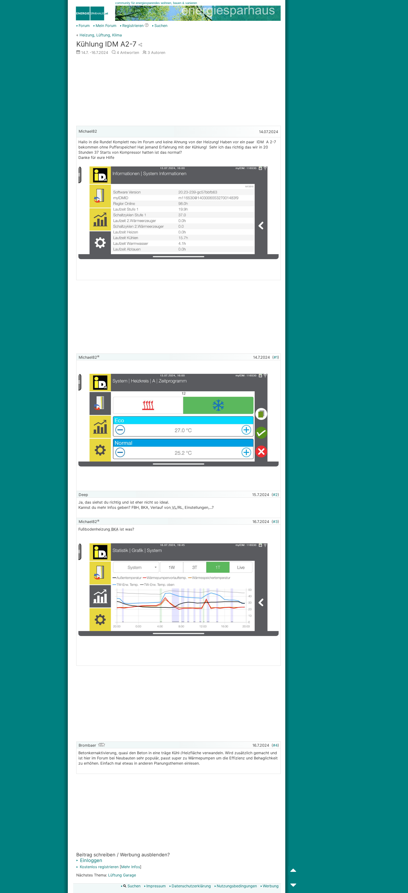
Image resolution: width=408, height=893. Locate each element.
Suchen (160, 25)
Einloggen (90, 860)
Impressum (156, 886)
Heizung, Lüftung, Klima (101, 35)
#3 (275, 521)
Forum (84, 25)
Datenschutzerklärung (191, 886)
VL (174, 507)
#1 (276, 357)
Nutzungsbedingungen (237, 886)
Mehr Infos (130, 866)
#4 (275, 745)
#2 (275, 494)
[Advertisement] (178, 91)
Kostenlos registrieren (99, 866)
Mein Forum (106, 25)
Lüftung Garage (122, 875)
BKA (114, 529)
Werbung (271, 886)
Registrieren (133, 25)
